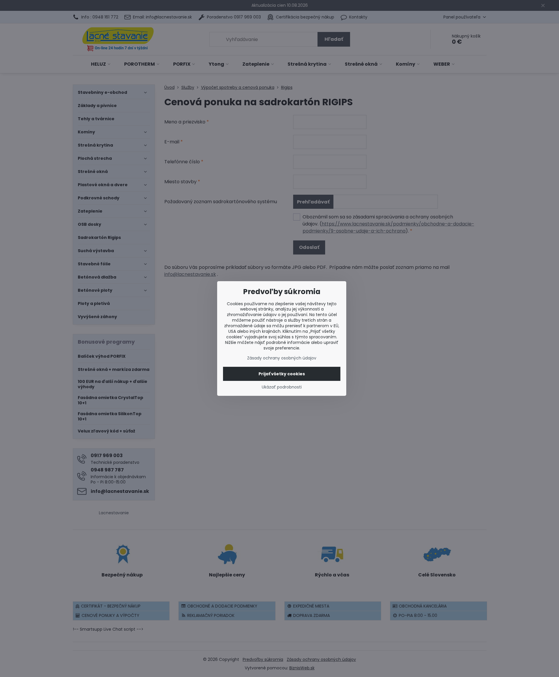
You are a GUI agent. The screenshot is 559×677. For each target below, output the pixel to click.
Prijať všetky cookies (282, 374)
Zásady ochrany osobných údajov (281, 358)
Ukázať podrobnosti (282, 387)
